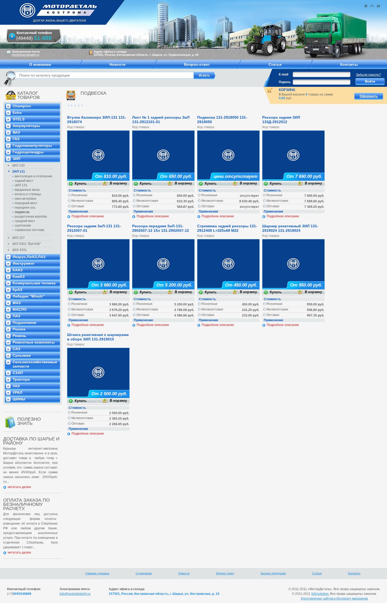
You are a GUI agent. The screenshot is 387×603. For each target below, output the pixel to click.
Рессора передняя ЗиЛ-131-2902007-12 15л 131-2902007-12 (160, 228)
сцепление (23, 225)
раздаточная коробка (31, 216)
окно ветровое (25, 198)
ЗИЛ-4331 (19, 250)
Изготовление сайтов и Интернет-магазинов (334, 598)
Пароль (285, 82)
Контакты (354, 573)
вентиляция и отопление (33, 176)
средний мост (25, 221)
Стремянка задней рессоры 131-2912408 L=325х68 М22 (227, 228)
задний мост (24, 181)
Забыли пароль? (368, 75)
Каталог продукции (273, 573)
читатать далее (19, 487)
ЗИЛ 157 (18, 238)
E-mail (283, 74)
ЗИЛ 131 (18, 171)
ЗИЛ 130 (18, 165)
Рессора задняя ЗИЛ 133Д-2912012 (281, 119)
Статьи (317, 573)
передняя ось (25, 207)
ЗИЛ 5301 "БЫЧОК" (26, 244)
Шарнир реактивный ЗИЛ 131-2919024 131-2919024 (290, 228)
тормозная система (29, 230)
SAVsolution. (320, 594)
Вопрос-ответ (225, 573)
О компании (144, 573)
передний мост (26, 203)
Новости (184, 573)
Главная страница (97, 573)
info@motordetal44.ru (75, 594)
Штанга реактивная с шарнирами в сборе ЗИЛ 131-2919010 (98, 337)
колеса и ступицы (28, 194)
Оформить (369, 96)
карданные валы (27, 190)
